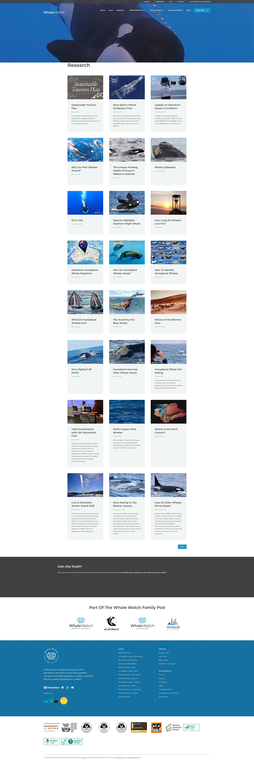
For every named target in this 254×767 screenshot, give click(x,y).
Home (102, 10)
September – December (167, 664)
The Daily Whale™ (175, 10)
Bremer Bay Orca (124, 653)
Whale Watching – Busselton (128, 693)
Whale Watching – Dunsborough (129, 689)
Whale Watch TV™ (137, 10)
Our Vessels (163, 682)
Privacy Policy (164, 697)
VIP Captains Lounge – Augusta (129, 682)
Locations (120, 10)
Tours (110, 10)
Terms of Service (132, 757)
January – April (164, 653)
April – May (162, 656)
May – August (163, 660)
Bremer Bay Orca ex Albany (128, 660)
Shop (188, 10)
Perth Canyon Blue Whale (127, 664)
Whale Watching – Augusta (127, 678)
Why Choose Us (156, 10)
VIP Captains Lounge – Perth (128, 671)
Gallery (161, 686)
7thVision (84, 757)
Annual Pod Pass (124, 697)
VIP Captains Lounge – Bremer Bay (130, 656)
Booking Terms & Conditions (169, 693)
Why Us (161, 675)
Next (182, 547)
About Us (162, 678)
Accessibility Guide (165, 689)
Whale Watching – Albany (127, 686)
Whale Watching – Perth (126, 667)
